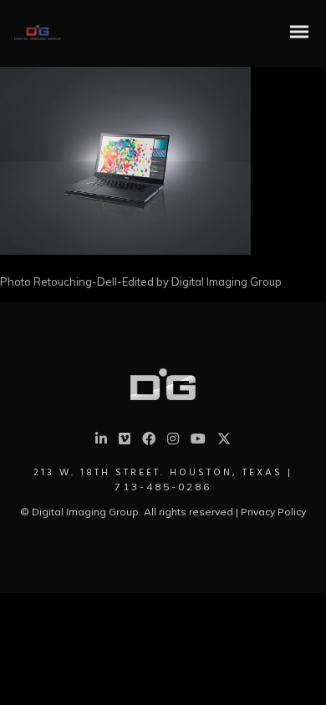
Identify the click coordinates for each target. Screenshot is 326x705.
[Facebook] (148, 441)
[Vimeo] (124, 441)
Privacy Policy (273, 511)
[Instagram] (173, 441)
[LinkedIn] (101, 441)
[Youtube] (198, 441)
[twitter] (224, 442)
